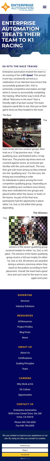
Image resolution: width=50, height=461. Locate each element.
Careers (25, 378)
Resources (25, 315)
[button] (44, 7)
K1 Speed (28, 75)
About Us (25, 347)
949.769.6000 (29, 422)
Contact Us (25, 404)
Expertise (25, 295)
